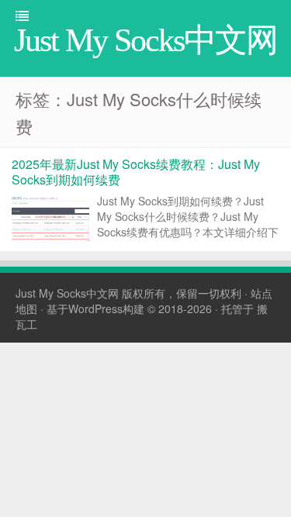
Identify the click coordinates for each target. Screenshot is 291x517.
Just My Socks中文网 (67, 293)
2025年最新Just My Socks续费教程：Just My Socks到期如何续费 (136, 171)
